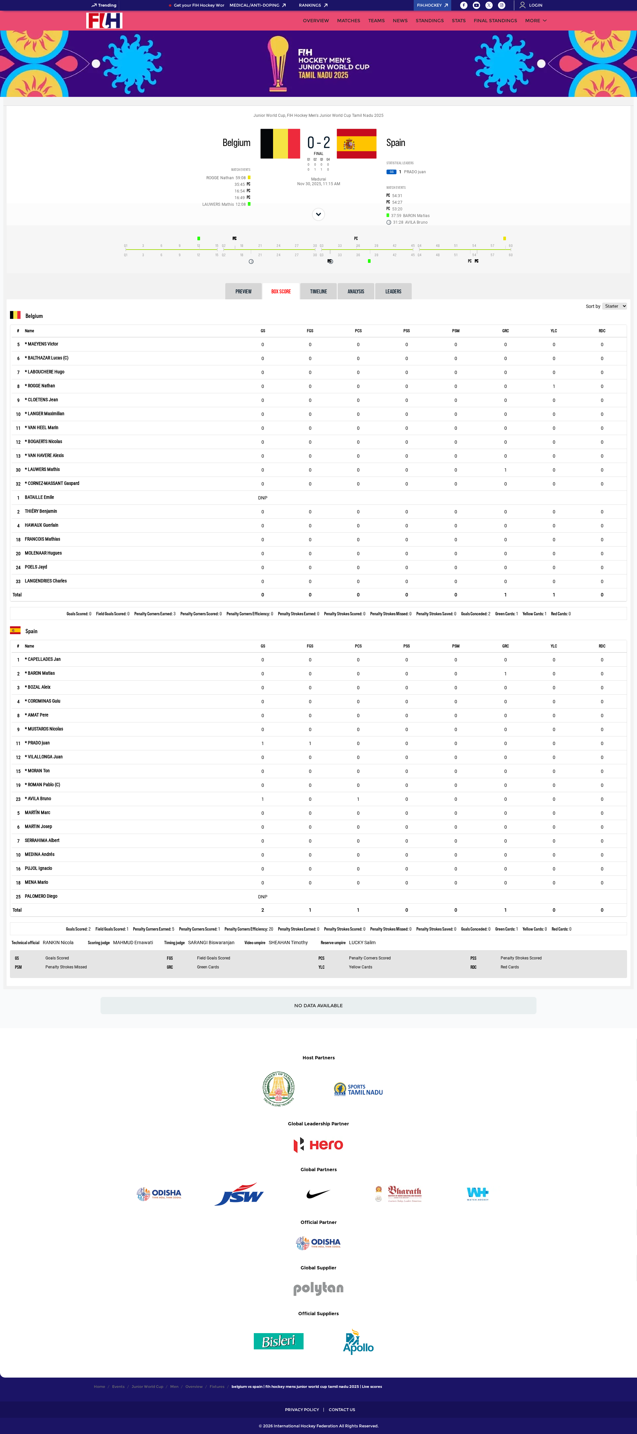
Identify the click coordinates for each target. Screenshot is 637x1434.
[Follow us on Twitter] (489, 5)
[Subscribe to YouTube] (476, 5)
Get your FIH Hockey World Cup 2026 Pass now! (213, 5)
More (532, 20)
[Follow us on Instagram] (501, 5)
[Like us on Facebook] (463, 5)
